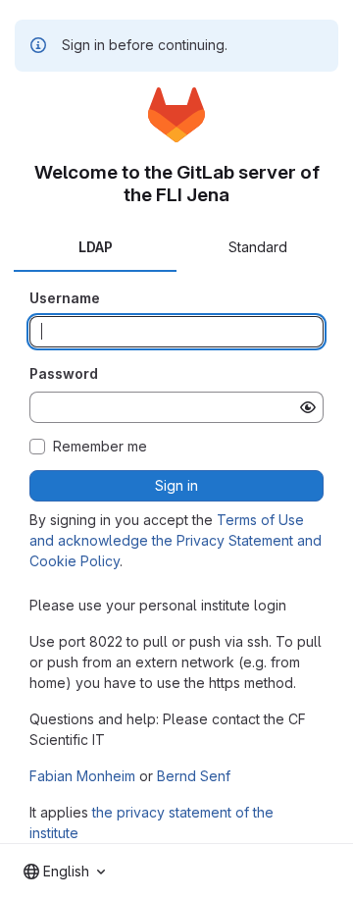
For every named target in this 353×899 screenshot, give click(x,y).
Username (64, 298)
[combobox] (64, 871)
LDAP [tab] (95, 246)
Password (63, 373)
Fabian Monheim (82, 775)
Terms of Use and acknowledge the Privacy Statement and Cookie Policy (175, 540)
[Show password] (308, 407)
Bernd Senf (193, 775)
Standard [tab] (257, 246)
